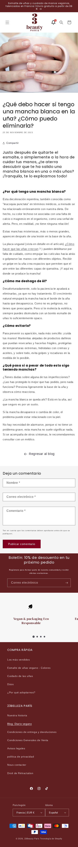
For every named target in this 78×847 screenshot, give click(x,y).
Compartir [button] (12, 142)
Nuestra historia (17, 715)
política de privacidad (20, 756)
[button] (7, 22)
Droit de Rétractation (20, 773)
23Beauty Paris (32, 839)
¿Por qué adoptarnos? (21, 692)
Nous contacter (16, 764)
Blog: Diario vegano (19, 723)
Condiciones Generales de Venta (27, 740)
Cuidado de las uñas (20, 676)
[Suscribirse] (67, 583)
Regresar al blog (42, 454)
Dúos (10, 684)
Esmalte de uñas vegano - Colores (28, 667)
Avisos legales (16, 748)
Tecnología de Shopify (51, 839)
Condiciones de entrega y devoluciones (31, 732)
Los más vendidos (18, 659)
